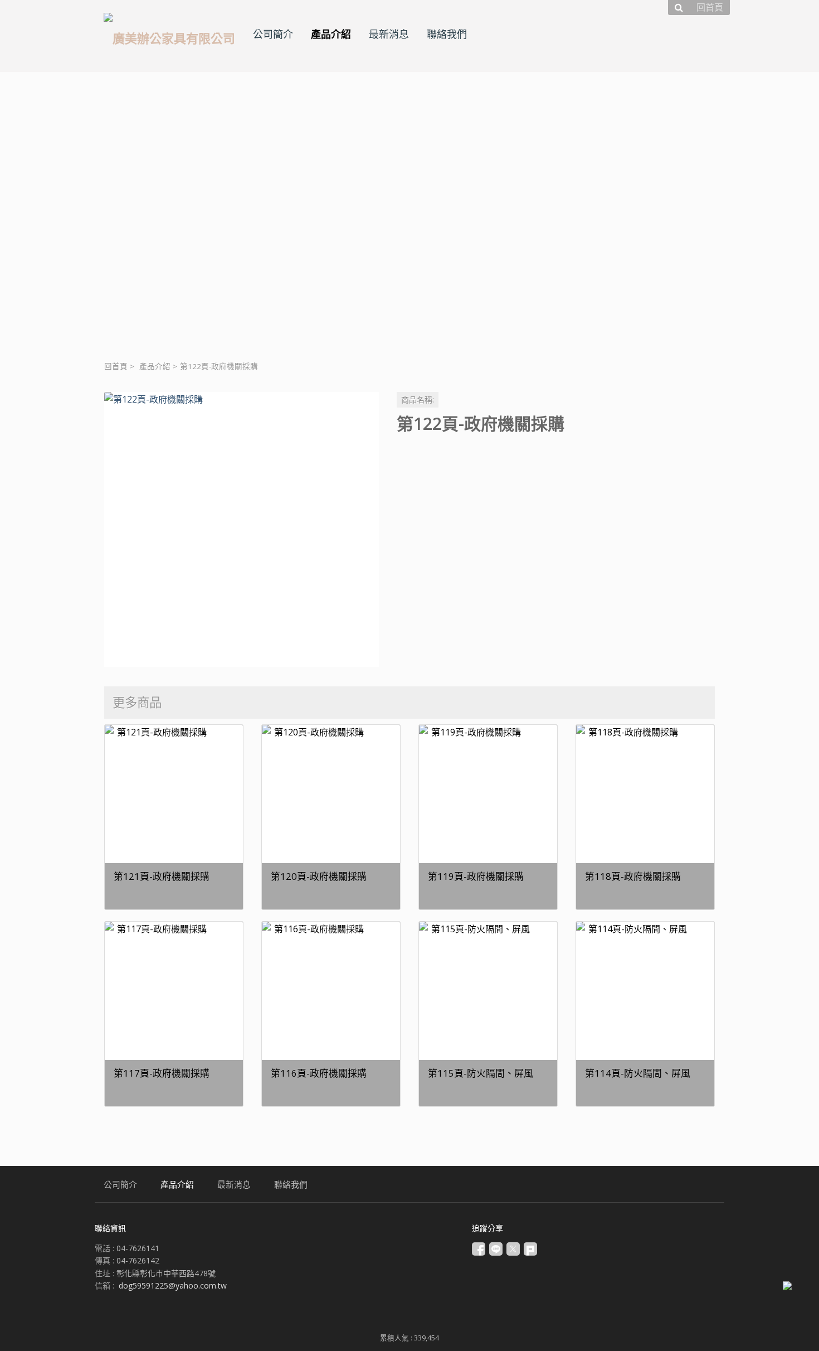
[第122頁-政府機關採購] (241, 529)
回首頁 (116, 366)
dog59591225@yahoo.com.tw (173, 1285)
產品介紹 (154, 366)
